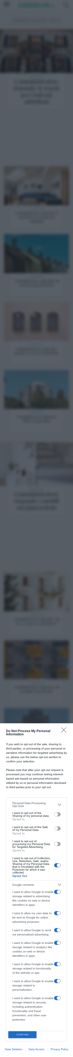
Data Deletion (13, 1049)
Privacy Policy (59, 1049)
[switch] (57, 814)
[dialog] (36, 890)
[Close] (65, 731)
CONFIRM (22, 1034)
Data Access (36, 1049)
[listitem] (36, 804)
